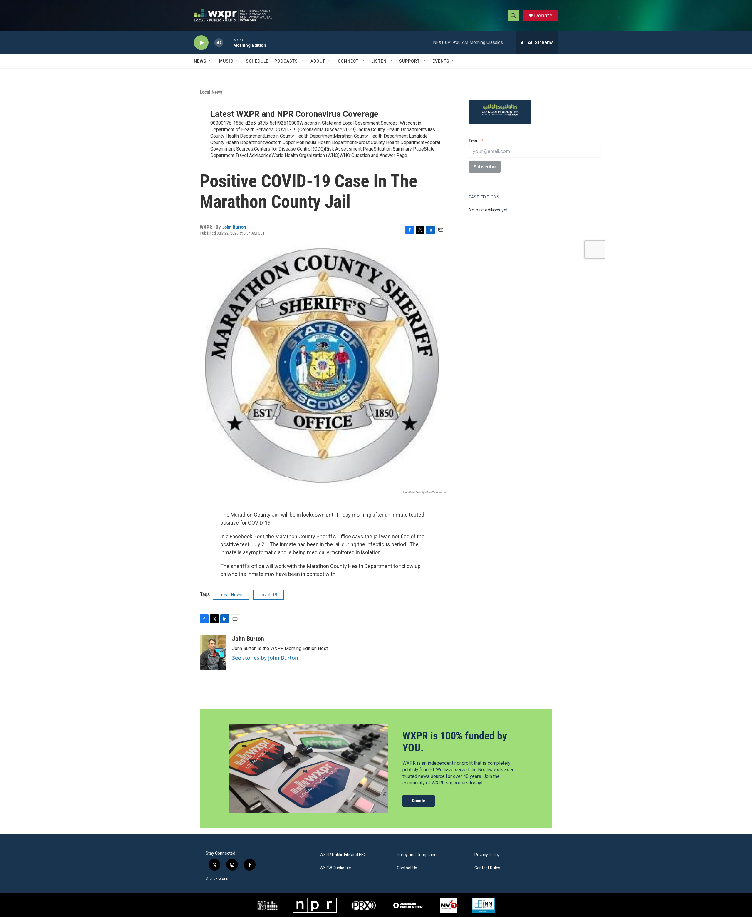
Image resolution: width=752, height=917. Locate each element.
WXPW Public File (335, 868)
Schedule (257, 61)
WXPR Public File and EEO (343, 855)
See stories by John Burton (265, 657)
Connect (348, 61)
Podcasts (286, 61)
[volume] (219, 42)
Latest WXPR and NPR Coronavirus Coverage (294, 114)
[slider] (228, 42)
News (200, 61)
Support (409, 61)
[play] (201, 42)
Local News (211, 92)
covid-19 (268, 594)
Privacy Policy (487, 855)
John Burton (234, 227)
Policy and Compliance (418, 855)
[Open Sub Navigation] (211, 61)
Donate (543, 15)
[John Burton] (213, 652)
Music (226, 61)
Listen (379, 61)
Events (440, 61)
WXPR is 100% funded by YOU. (454, 742)
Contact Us (407, 868)
